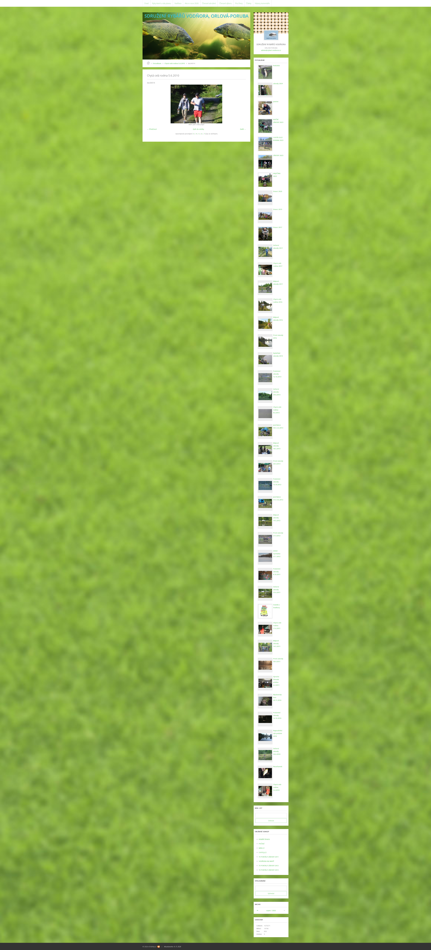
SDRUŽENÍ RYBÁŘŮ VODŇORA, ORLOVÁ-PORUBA (196, 16)
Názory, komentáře (262, 3)
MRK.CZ (261, 848)
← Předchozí (152, 129)
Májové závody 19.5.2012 (276, 518)
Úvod (146, 3)
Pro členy (239, 3)
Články (248, 3)
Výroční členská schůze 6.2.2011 (276, 681)
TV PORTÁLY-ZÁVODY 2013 (269, 870)
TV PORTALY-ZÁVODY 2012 (269, 866)
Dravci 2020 (277, 191)
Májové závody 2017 (278, 282)
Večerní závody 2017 (278, 246)
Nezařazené (277, 766)
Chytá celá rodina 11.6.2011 (277, 625)
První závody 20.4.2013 (278, 462)
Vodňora (178, 3)
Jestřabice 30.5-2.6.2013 (278, 426)
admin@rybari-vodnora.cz (271, 50)
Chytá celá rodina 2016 (277, 300)
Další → (243, 129)
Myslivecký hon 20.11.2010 (277, 697)
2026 (274, 910)
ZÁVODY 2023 (278, 155)
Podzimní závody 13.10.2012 (277, 482)
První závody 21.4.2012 (278, 534)
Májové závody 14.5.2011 (276, 643)
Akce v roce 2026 (192, 3)
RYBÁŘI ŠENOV (264, 839)
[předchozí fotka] (150, 104)
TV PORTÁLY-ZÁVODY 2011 (269, 857)
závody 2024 (278, 83)
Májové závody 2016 (278, 318)
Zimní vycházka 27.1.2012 (276, 554)
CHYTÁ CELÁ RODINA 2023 (278, 138)
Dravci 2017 (277, 227)
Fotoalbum (157, 63)
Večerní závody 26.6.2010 (276, 751)
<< (258, 910)
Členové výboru (225, 3)
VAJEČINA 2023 (276, 174)
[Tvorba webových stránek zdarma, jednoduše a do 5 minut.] (158, 947)
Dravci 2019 (277, 209)
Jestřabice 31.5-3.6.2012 (278, 498)
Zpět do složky (198, 129)
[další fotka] (242, 104)
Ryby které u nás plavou (161, 3)
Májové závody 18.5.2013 (276, 446)
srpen (268, 910)
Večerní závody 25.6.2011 (276, 589)
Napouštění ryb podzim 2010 (277, 733)
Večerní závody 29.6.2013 (276, 392)
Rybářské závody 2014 (278, 354)
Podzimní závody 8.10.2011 (276, 571)
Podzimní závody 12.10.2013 (277, 374)
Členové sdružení (209, 3)
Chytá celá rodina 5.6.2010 (175, 63)
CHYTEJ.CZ (262, 852)
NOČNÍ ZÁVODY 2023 (278, 120)
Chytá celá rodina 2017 (277, 264)
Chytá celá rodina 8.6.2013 (277, 410)
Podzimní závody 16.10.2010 (277, 715)
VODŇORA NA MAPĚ (266, 861)
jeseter (275, 101)
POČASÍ (261, 844)
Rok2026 (276, 65)
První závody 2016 (278, 336)
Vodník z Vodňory (276, 606)
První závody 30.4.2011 (278, 660)
